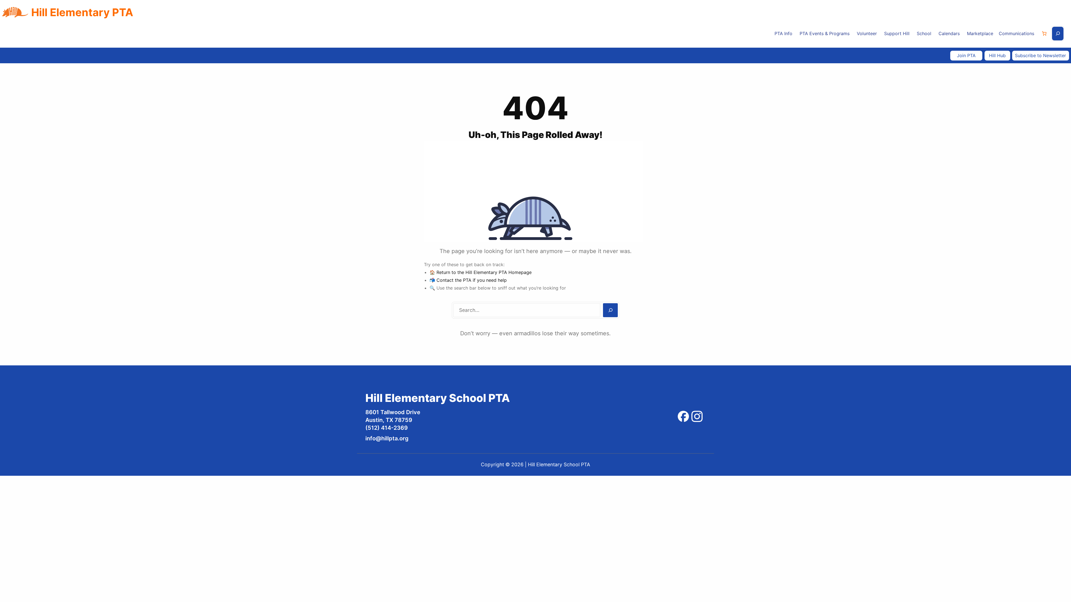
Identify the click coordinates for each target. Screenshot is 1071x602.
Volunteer (867, 33)
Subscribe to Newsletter (1040, 55)
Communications (1016, 33)
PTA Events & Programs (825, 33)
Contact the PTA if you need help (471, 280)
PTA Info (783, 33)
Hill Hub (997, 55)
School (924, 33)
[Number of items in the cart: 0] (1044, 33)
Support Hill (897, 33)
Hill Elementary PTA (82, 12)
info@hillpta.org (387, 438)
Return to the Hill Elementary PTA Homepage (484, 272)
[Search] (610, 310)
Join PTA (966, 55)
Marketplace (980, 33)
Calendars (949, 33)
